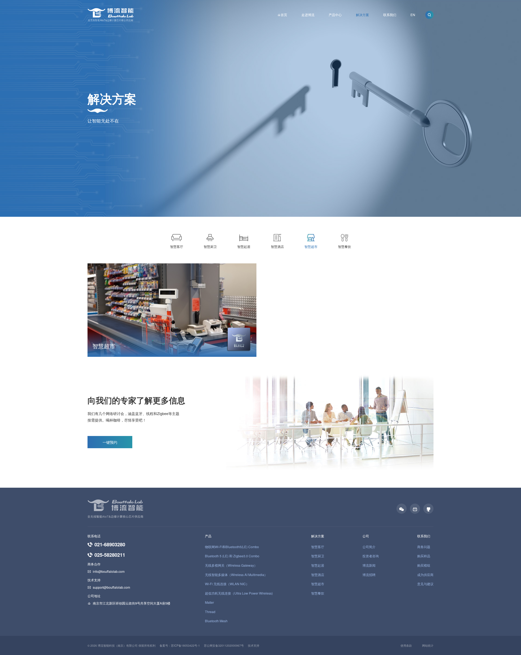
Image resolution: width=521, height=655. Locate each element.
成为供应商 (425, 574)
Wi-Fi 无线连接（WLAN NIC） (227, 584)
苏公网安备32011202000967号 (224, 645)
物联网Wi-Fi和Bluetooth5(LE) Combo (232, 546)
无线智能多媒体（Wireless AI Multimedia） (236, 574)
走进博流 (307, 14)
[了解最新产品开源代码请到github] (428, 509)
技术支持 (253, 645)
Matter (209, 602)
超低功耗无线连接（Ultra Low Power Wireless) (239, 593)
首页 (284, 14)
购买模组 (423, 565)
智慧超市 (317, 584)
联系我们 (389, 14)
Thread (210, 611)
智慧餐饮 (317, 593)
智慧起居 (317, 565)
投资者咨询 (370, 556)
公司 (365, 536)
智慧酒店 (317, 574)
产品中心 (335, 14)
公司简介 (368, 546)
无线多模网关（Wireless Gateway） (231, 565)
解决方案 (362, 14)
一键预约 (110, 442)
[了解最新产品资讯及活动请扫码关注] (401, 509)
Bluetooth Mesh (216, 621)
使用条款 (406, 645)
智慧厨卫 (317, 556)
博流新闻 (368, 565)
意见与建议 (425, 584)
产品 (208, 536)
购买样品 (423, 556)
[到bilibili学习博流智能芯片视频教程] (415, 509)
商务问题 (423, 546)
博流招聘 (368, 574)
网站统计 (427, 645)
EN (412, 14)
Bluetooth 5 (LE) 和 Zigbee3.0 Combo (232, 556)
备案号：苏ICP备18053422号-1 (180, 645)
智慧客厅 (317, 546)
